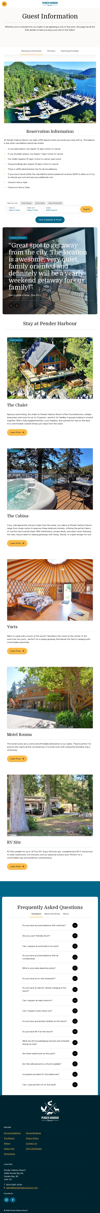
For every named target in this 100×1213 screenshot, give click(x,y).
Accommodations (12, 1133)
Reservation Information (31, 51)
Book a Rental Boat (55, 203)
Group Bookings (33, 1133)
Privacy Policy (32, 1138)
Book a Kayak (40, 203)
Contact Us (31, 1143)
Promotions (9, 1154)
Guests (48, 208)
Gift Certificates (34, 1148)
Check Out (31, 208)
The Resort (36, 914)
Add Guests (51, 210)
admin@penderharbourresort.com (22, 1188)
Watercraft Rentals (52, 914)
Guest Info (9, 1148)
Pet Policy (51, 51)
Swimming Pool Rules (70, 51)
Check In (12, 208)
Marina (66, 914)
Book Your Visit (12, 203)
